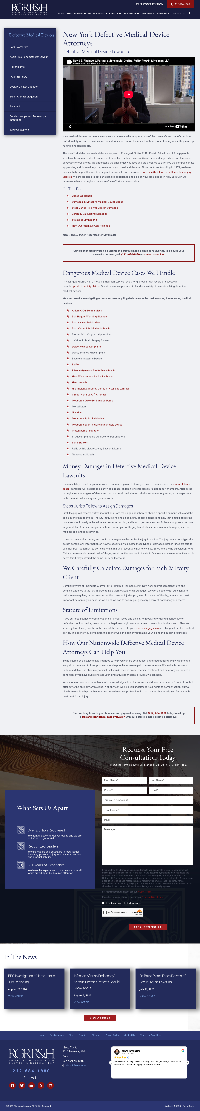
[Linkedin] (50, 1085)
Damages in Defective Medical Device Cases (97, 201)
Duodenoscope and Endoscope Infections (28, 118)
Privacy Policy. (144, 891)
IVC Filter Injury (18, 76)
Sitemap (96, 1035)
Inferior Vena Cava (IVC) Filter (89, 394)
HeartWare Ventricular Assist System (93, 376)
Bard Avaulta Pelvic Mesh (86, 322)
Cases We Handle (82, 195)
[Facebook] (12, 1085)
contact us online (154, 254)
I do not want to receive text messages (123, 903)
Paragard (15, 106)
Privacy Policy (112, 1035)
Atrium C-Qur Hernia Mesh (87, 310)
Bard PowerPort (19, 47)
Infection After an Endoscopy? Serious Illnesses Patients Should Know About (96, 982)
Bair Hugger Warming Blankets (89, 316)
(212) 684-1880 (130, 254)
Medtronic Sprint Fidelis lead (88, 418)
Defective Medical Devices (31, 35)
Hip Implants (17, 66)
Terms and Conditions (152, 897)
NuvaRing (77, 412)
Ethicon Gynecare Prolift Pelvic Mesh (93, 370)
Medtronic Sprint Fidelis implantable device (97, 424)
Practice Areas (57, 1035)
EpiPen (76, 364)
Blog (71, 1035)
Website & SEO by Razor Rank (179, 1106)
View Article (15, 996)
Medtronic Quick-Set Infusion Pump (92, 400)
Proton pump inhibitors (85, 430)
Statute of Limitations (84, 219)
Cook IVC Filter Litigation (24, 86)
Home (41, 1035)
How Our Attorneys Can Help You (91, 225)
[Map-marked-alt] (31, 1085)
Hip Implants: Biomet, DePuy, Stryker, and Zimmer (100, 388)
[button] (76, 13)
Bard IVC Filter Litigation (24, 96)
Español (83, 1035)
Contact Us (129, 1035)
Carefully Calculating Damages (89, 213)
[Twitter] (22, 1085)
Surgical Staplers (19, 129)
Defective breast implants (86, 346)
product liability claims (86, 286)
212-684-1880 (31, 1070)
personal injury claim (148, 628)
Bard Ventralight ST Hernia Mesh (91, 328)
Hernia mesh (79, 382)
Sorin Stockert (80, 442)
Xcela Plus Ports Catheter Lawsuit (29, 56)
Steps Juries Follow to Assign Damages (95, 207)
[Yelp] (41, 1085)
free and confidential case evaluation (103, 716)
